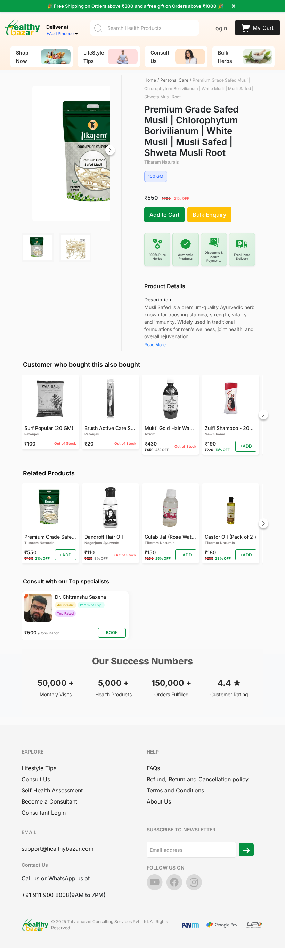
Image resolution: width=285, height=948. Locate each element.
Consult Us (36, 779)
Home (150, 80)
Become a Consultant (49, 801)
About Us (159, 801)
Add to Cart (164, 214)
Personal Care (174, 80)
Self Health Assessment (52, 790)
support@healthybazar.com (57, 848)
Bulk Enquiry (209, 214)
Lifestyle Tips (39, 768)
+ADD (246, 446)
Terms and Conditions (175, 790)
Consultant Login (44, 812)
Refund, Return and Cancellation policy (198, 779)
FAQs (153, 768)
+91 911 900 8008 (45, 894)
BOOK (112, 632)
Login (219, 28)
